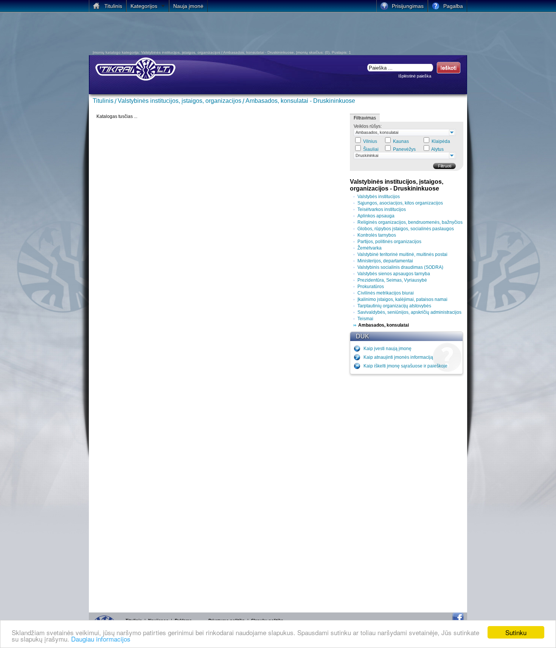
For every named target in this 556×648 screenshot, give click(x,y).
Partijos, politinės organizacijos (389, 241)
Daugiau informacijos (100, 638)
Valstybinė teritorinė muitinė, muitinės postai (402, 254)
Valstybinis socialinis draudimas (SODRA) (400, 267)
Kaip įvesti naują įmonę (387, 348)
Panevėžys (404, 149)
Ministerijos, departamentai (385, 261)
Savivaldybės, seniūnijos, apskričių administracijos (409, 312)
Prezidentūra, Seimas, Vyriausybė (392, 280)
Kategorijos (143, 6)
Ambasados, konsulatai (377, 132)
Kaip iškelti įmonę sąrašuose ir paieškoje (405, 366)
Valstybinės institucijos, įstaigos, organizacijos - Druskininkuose (396, 185)
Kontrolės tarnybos (376, 235)
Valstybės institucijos (378, 196)
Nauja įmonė (188, 6)
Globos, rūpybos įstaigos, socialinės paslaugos (405, 228)
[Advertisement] (226, 33)
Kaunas (401, 141)
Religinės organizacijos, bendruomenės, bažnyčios (410, 222)
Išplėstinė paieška (414, 76)
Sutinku (515, 632)
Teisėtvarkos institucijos (381, 209)
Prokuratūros (370, 286)
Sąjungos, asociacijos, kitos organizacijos (400, 203)
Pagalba (453, 6)
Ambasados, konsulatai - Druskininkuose (300, 101)
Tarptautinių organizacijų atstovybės (394, 305)
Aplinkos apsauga (375, 216)
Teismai (365, 318)
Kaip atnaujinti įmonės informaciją (398, 357)
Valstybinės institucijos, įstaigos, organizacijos (179, 101)
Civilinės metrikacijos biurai (385, 293)
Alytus (437, 149)
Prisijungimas (408, 6)
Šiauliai (371, 149)
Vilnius (370, 141)
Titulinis (103, 101)
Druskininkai (367, 155)
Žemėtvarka (369, 248)
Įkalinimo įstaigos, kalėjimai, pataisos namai (402, 299)
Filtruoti (444, 166)
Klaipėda (441, 141)
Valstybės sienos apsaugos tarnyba (393, 273)
